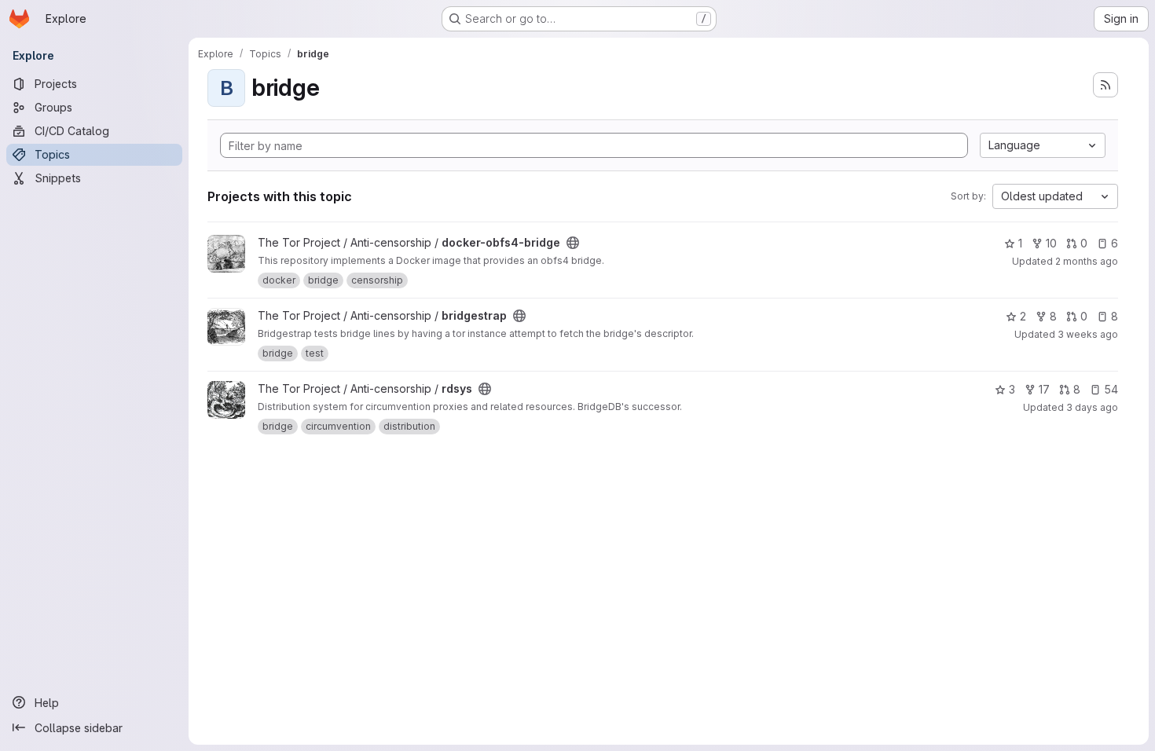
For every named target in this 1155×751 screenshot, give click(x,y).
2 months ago (1086, 261)
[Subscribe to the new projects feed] (1105, 84)
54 (1111, 389)
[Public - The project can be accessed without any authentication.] (572, 242)
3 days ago (1092, 407)
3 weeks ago (1088, 334)
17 (1044, 389)
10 (1051, 243)
